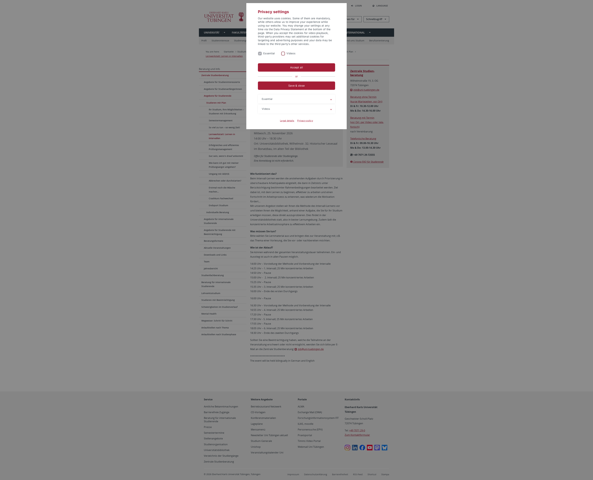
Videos (290, 53)
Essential (269, 53)
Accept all (296, 67)
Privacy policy (305, 120)
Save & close (296, 85)
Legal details (287, 120)
